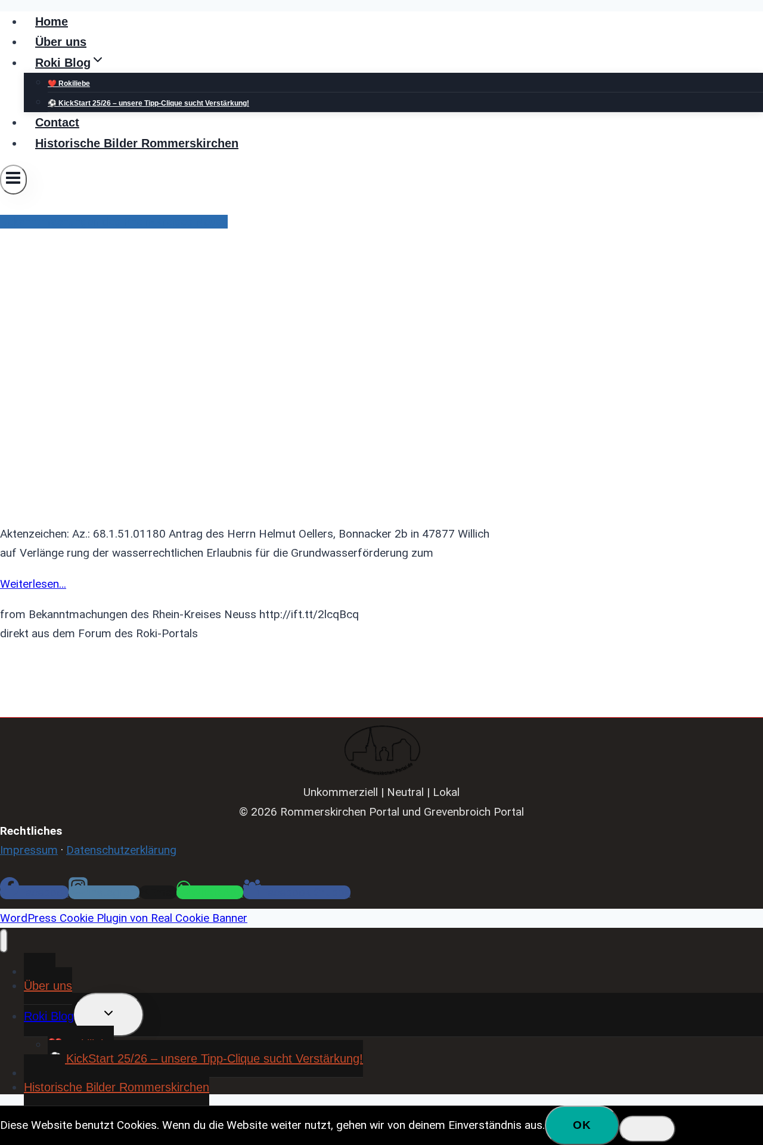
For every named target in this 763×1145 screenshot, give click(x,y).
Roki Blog (49, 1016)
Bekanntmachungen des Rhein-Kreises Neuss (114, 222)
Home (51, 21)
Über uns (60, 41)
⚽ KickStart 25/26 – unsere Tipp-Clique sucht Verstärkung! (148, 103)
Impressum (29, 850)
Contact (57, 122)
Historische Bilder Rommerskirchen (136, 143)
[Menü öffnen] (13, 180)
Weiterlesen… (33, 584)
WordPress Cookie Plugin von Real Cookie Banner (123, 918)
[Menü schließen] (4, 941)
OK (582, 1125)
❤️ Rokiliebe (69, 83)
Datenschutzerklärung (121, 850)
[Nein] (647, 1129)
